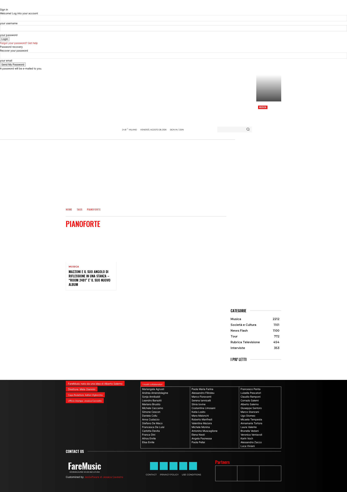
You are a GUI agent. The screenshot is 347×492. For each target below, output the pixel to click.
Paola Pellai (198, 442)
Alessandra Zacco (251, 442)
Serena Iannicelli (201, 400)
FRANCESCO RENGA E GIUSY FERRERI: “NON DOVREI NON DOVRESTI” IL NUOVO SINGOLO (268, 118)
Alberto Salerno (250, 404)
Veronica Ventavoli (251, 434)
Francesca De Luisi (153, 427)
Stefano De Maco (152, 423)
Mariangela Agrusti (153, 389)
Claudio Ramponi (250, 396)
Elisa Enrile (148, 442)
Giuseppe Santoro (251, 408)
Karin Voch (247, 438)
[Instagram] (164, 466)
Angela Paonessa (202, 438)
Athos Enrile (149, 438)
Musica (262, 107)
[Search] (248, 129)
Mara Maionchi (200, 415)
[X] (183, 466)
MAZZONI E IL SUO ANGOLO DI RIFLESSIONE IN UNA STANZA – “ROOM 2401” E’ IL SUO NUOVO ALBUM (89, 278)
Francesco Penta (250, 389)
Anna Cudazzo (150, 419)
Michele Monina (201, 427)
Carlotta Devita (151, 430)
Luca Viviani (248, 446)
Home (69, 209)
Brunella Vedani (250, 430)
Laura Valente (249, 427)
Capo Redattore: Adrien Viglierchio (85, 395)
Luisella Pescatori (251, 392)
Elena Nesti (198, 434)
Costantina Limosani (203, 408)
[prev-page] (232, 367)
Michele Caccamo (152, 408)
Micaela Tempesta (251, 419)
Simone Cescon (151, 411)
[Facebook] (154, 466)
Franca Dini (148, 434)
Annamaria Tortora (251, 423)
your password (9, 35)
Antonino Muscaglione (204, 430)
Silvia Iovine (198, 404)
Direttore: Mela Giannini (81, 389)
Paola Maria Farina (202, 389)
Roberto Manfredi (202, 419)
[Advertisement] (173, 175)
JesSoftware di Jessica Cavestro (103, 476)
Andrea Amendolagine (155, 392)
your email (6, 60)
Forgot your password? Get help (19, 42)
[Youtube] (193, 466)
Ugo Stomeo (248, 415)
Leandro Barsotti (152, 400)
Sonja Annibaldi (151, 396)
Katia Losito (198, 411)
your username (9, 23)
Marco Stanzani (250, 411)
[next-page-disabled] (234, 367)
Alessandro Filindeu (203, 392)
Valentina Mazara (202, 423)
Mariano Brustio (151, 404)
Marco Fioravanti (201, 396)
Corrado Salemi (250, 400)
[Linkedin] (173, 466)
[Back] (1, 5)
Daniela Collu (149, 415)
